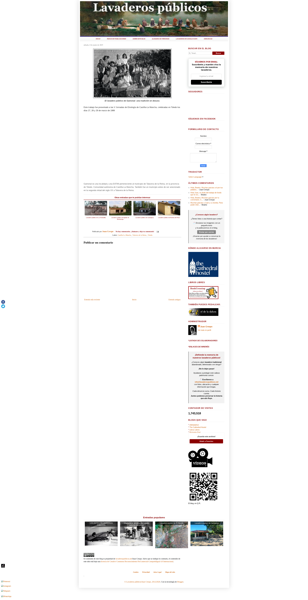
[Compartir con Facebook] (169, 232)
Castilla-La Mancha (124, 235)
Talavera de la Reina (139, 235)
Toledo (150, 235)
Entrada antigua (174, 300)
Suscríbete (206, 82)
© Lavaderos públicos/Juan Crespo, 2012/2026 (142, 582)
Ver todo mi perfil (204, 330)
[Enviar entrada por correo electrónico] (157, 231)
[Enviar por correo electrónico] (162, 232)
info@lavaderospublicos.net (206, 382)
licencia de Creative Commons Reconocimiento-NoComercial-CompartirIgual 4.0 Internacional (137, 561)
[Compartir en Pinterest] (171, 232)
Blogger (180, 582)
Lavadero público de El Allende (171, 523)
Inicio (134, 300)
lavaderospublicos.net (124, 559)
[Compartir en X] (166, 232)
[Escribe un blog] (164, 232)
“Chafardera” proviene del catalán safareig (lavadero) (136, 524)
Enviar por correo (206, 232)
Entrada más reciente (92, 300)
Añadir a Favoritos (206, 441)
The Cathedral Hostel (197, 427)
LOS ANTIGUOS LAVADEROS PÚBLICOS (101, 524)
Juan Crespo (206, 326)
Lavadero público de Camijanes (207, 523)
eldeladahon (194, 425)
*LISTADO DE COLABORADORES (202, 341)
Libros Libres (194, 430)
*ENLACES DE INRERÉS (198, 347)
